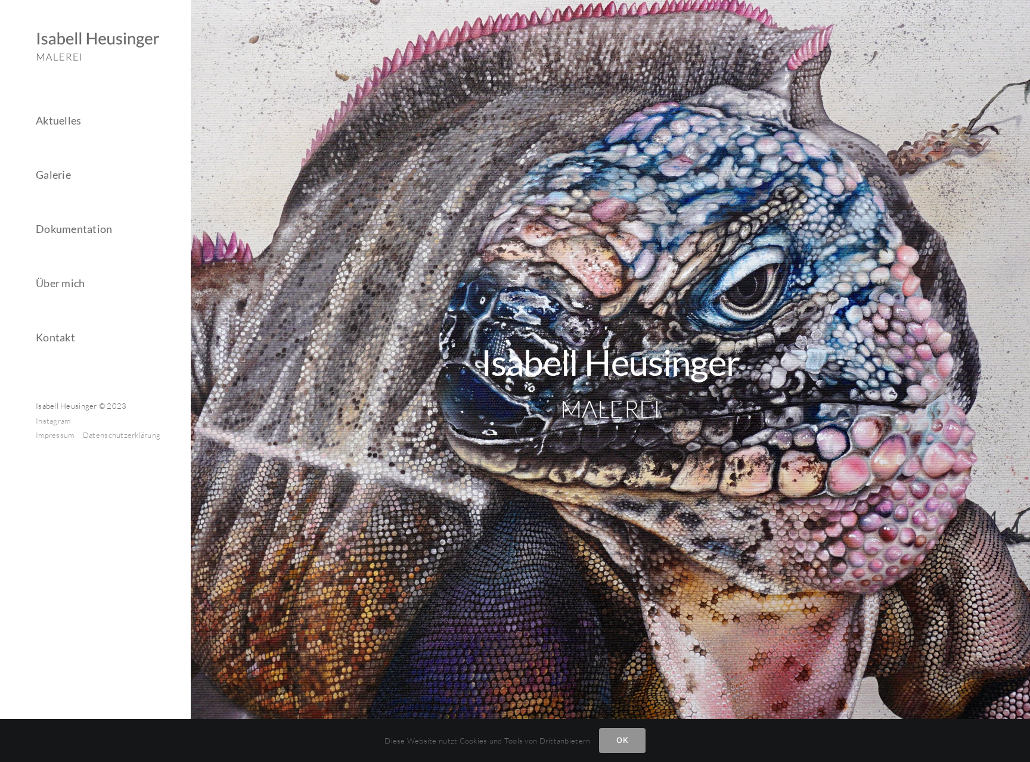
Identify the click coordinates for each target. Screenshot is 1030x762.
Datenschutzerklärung (121, 435)
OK (622, 740)
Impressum (56, 435)
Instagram (53, 420)
